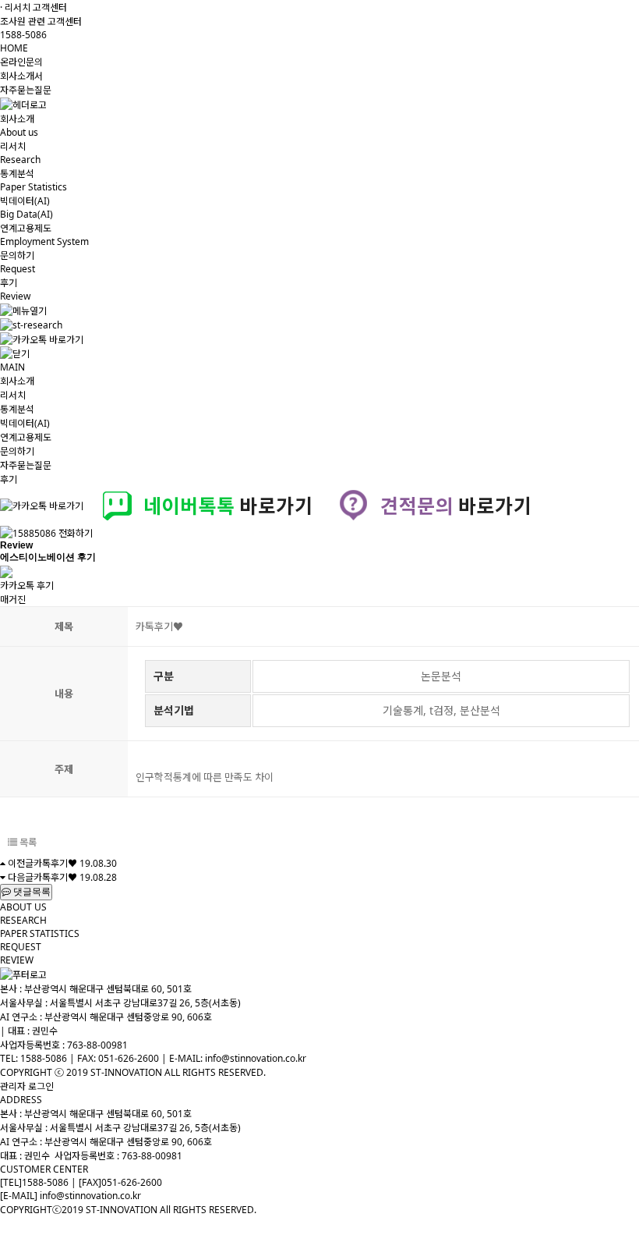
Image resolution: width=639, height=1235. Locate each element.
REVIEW (17, 960)
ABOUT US (23, 907)
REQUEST (20, 946)
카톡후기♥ (55, 863)
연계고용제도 (25, 437)
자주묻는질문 (25, 90)
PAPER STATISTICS (39, 933)
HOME (14, 48)
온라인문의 (21, 62)
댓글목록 (31, 891)
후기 (8, 479)
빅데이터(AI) (25, 423)
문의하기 (17, 451)
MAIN (12, 367)
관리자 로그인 (27, 1086)
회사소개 (17, 381)
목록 (27, 842)
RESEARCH (23, 920)
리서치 (13, 395)
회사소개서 (21, 76)
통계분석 (17, 409)
